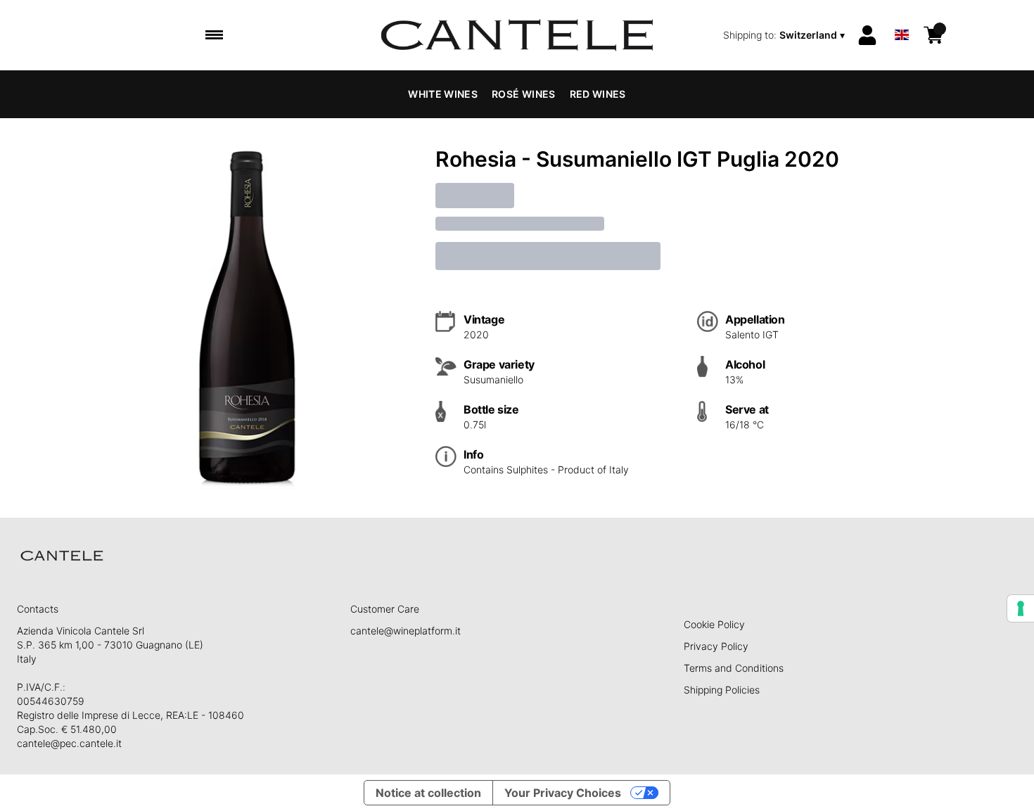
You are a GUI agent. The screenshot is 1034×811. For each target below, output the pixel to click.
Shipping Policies (722, 690)
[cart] (933, 35)
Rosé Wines (524, 94)
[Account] (867, 35)
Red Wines (598, 94)
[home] (517, 35)
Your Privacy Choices (562, 793)
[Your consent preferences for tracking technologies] (1020, 608)
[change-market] (785, 35)
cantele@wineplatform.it (405, 631)
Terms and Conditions (734, 668)
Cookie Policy (714, 624)
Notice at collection (428, 793)
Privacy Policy (716, 646)
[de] (901, 16)
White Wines (443, 94)
